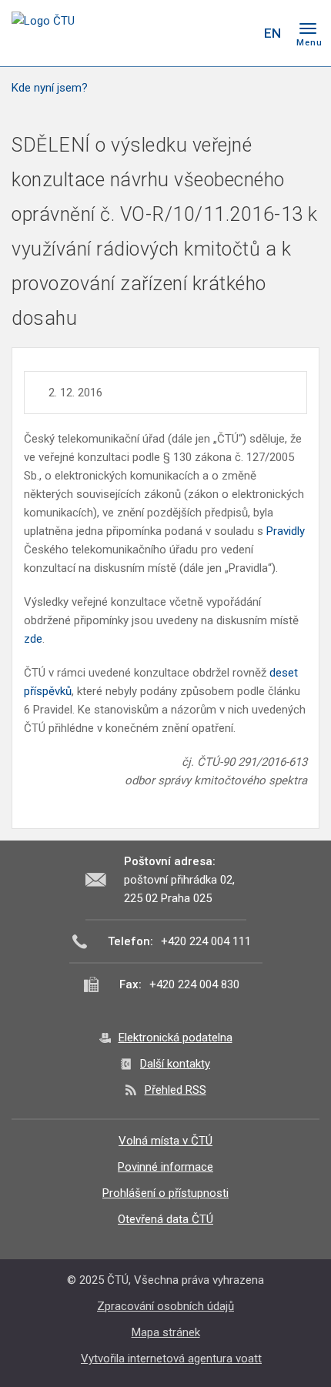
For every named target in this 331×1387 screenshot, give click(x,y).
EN (272, 33)
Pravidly (285, 531)
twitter (183, 33)
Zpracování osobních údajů (165, 1306)
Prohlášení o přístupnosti (165, 1193)
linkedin (210, 33)
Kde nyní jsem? (50, 88)
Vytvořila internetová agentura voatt (171, 1358)
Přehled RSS (175, 1090)
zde (33, 639)
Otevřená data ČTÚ (165, 1219)
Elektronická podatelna (175, 1037)
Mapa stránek (166, 1332)
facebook (156, 33)
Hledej (241, 33)
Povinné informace (165, 1167)
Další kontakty (175, 1064)
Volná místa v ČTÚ (165, 1141)
